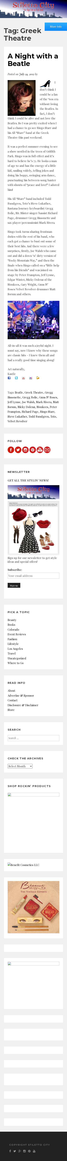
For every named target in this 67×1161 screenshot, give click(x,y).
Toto (53, 416)
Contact (12, 700)
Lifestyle (13, 644)
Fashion (12, 639)
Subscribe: (15, 570)
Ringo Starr (47, 411)
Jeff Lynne (14, 402)
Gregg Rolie (29, 397)
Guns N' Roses (48, 397)
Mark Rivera (43, 402)
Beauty (12, 620)
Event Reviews (17, 634)
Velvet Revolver (17, 421)
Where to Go (16, 663)
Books (11, 624)
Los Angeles (15, 649)
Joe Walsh (28, 402)
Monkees (42, 407)
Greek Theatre (34, 392)
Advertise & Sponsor (21, 695)
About (11, 690)
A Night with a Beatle (33, 60)
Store (11, 710)
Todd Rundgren (39, 416)
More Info (56, 26)
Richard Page (30, 411)
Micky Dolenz (26, 407)
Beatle (19, 392)
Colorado (13, 629)
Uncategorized (17, 658)
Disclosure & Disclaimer (23, 705)
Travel (12, 653)
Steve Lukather (17, 416)
